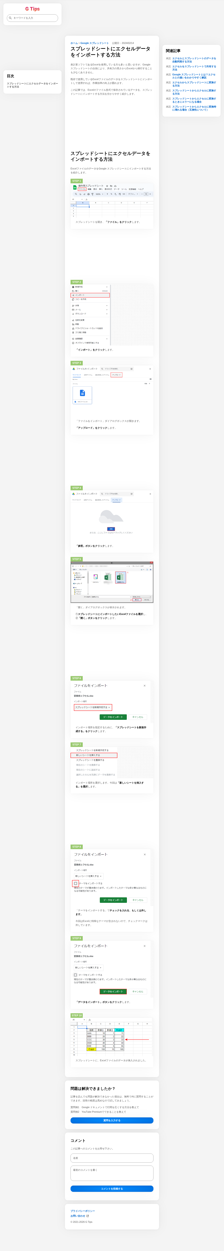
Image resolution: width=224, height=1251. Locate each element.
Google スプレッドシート (94, 43)
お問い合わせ (78, 1216)
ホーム (74, 43)
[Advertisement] (112, 1240)
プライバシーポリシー (83, 1211)
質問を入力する (112, 1120)
